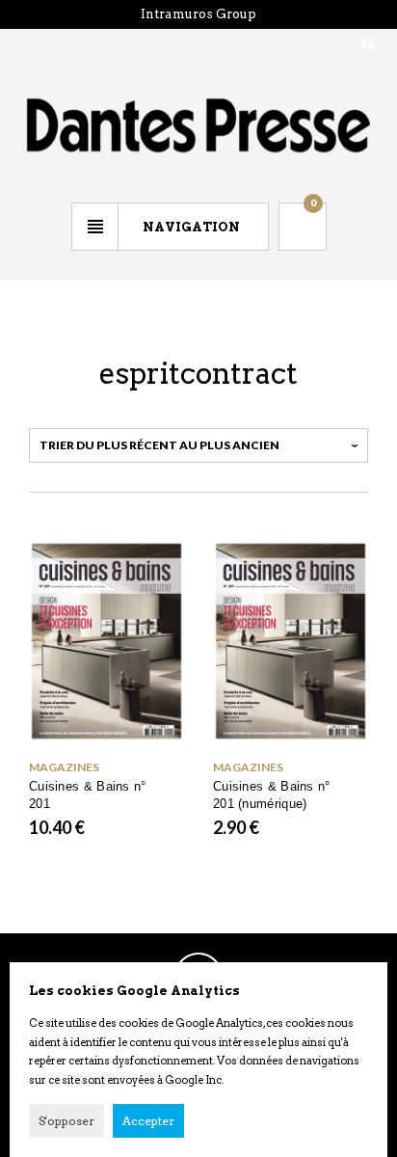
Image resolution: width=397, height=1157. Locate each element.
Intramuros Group (198, 14)
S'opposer (66, 1121)
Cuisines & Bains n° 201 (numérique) (272, 795)
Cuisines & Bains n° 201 (87, 795)
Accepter (148, 1121)
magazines (64, 767)
